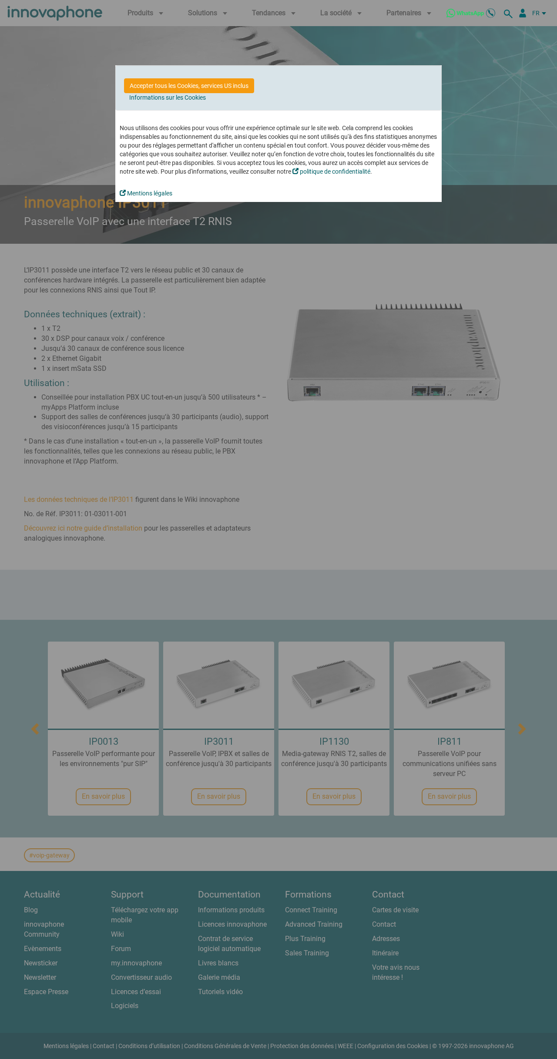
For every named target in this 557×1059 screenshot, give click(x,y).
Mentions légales (149, 193)
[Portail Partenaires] (522, 13)
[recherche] (509, 13)
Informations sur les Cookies (167, 97)
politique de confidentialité (334, 171)
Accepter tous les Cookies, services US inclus (189, 85)
